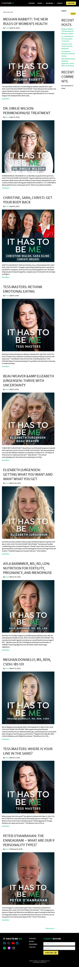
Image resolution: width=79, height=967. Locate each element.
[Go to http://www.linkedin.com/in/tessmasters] (17, 943)
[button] (43, 3)
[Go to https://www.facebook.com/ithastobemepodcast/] (4, 943)
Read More (5, 99)
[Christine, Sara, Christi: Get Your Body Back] (28, 236)
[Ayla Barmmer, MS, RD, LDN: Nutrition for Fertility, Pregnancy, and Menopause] (28, 606)
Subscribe (71, 3)
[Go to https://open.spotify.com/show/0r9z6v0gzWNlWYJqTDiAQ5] (4, 948)
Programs (49, 3)
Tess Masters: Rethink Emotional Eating (68, 53)
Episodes (32, 3)
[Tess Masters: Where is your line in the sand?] (28, 787)
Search (63, 11)
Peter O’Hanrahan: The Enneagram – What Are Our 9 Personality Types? (29, 840)
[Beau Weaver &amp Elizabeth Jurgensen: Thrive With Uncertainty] (28, 419)
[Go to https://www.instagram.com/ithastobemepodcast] (8, 943)
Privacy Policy (36, 962)
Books (40, 3)
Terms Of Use (43, 962)
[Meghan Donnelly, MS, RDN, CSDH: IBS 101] (28, 698)
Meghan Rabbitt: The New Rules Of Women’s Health (67, 31)
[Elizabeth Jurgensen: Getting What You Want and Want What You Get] (28, 512)
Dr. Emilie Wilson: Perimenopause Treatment (67, 39)
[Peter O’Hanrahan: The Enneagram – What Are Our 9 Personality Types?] (28, 878)
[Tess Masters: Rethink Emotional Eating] (28, 325)
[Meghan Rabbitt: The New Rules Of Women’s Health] (28, 57)
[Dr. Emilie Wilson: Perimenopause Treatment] (28, 146)
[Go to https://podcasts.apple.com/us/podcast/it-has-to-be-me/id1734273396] (9, 948)
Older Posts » (50, 928)
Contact (60, 3)
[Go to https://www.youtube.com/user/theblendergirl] (13, 943)
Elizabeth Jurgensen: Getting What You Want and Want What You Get (28, 474)
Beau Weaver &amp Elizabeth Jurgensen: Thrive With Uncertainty (28, 380)
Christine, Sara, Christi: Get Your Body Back (67, 46)
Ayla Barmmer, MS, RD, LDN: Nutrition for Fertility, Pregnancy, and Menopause (27, 568)
